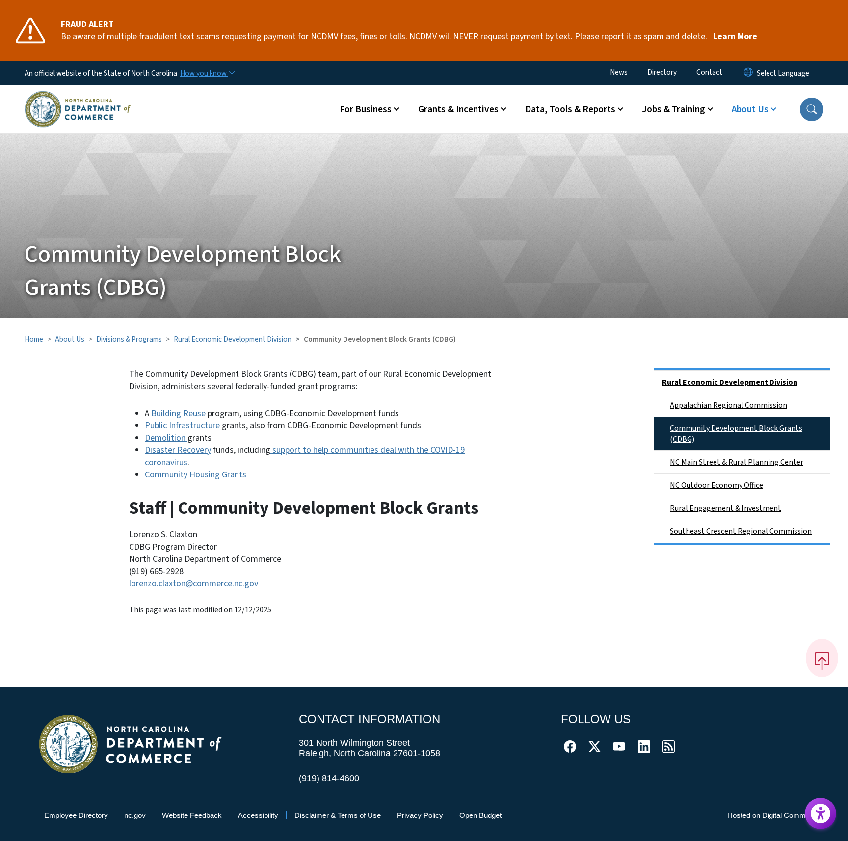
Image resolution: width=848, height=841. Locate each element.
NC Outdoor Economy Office (716, 485)
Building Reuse (178, 413)
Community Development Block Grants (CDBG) (736, 434)
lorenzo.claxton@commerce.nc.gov (193, 584)
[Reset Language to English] (748, 73)
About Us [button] (750, 109)
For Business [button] (366, 109)
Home (34, 339)
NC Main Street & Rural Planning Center (736, 462)
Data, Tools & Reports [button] (570, 109)
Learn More (735, 36)
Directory (662, 72)
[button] (811, 109)
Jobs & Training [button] (673, 109)
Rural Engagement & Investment (725, 508)
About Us (69, 339)
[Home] (78, 97)
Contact (709, 72)
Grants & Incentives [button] (458, 109)
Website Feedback (192, 815)
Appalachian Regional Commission (728, 405)
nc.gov (135, 815)
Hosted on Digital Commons (772, 815)
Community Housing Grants (195, 475)
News (619, 72)
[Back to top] (822, 658)
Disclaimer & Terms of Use (337, 815)
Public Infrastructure (182, 426)
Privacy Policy (420, 815)
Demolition (166, 438)
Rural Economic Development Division (233, 339)
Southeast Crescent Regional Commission (741, 531)
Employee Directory (76, 815)
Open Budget (480, 815)
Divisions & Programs (129, 339)
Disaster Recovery (178, 450)
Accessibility (258, 815)
